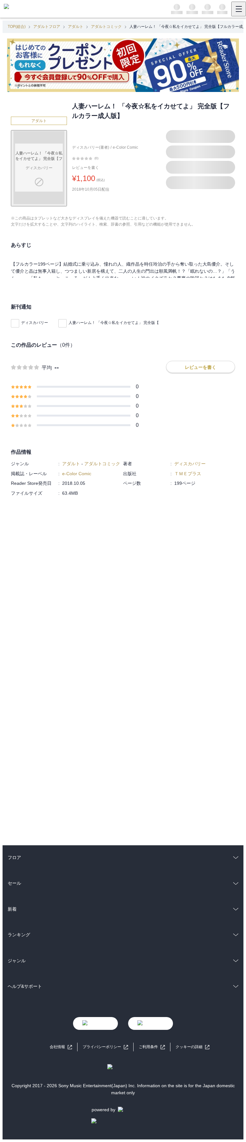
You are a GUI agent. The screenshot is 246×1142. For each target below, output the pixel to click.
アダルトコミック (106, 26)
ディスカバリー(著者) (90, 147)
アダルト (75, 26)
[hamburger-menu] (238, 9)
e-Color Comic (125, 147)
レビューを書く (85, 168)
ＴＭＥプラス (187, 473)
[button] (192, 1047)
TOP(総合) (17, 26)
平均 (47, 367)
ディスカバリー (34, 322)
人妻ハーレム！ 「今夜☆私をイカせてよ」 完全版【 (114, 322)
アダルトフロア (46, 26)
